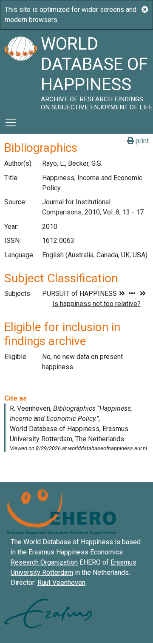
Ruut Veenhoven (61, 583)
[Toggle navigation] (10, 122)
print (141, 141)
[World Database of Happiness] (20, 70)
